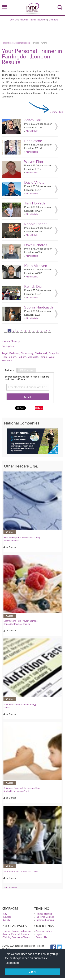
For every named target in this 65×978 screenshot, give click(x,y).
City (5, 913)
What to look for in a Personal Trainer (20, 871)
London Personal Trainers (19, 43)
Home (4, 43)
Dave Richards (35, 245)
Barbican (14, 353)
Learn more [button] (13, 962)
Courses (7, 917)
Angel (5, 353)
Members (53, 19)
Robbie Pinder (35, 224)
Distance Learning (45, 920)
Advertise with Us (44, 931)
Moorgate (33, 356)
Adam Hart (33, 120)
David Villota (34, 182)
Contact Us (41, 937)
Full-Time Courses (45, 917)
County (6, 920)
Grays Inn (54, 353)
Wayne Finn (33, 162)
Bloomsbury (26, 353)
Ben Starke (33, 141)
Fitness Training (44, 913)
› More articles (10, 887)
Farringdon (8, 346)
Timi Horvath (34, 203)
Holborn (22, 356)
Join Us (14, 19)
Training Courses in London (17, 931)
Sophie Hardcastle (39, 307)
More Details (32, 131)
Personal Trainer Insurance (33, 19)
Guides (9, 532)
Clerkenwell (41, 353)
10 (45, 331)
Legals (39, 934)
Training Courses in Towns (16, 937)
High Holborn (9, 356)
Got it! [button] (32, 971)
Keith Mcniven (35, 266)
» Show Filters (56, 112)
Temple (43, 356)
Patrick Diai (33, 286)
